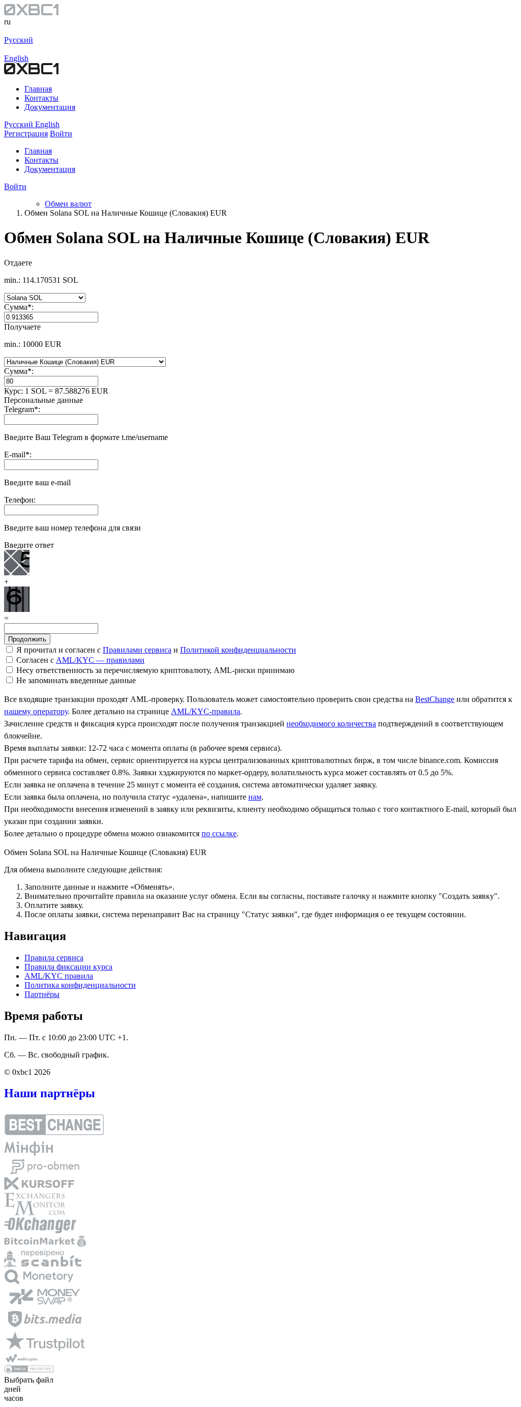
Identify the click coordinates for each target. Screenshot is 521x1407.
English (16, 58)
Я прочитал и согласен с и (155, 650)
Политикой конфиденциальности (238, 650)
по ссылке (219, 833)
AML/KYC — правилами (100, 660)
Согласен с (79, 660)
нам (255, 797)
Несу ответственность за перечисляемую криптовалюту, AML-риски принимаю (154, 670)
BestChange (434, 699)
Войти (15, 186)
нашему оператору (36, 711)
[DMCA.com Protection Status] (28, 1370)
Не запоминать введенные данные (75, 680)
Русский (18, 40)
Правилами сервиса (137, 650)
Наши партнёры (49, 1093)
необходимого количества (331, 723)
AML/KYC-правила (205, 711)
